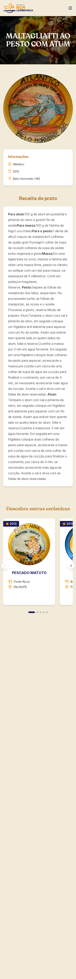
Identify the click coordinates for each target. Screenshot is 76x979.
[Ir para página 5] (47, 612)
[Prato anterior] (5, 566)
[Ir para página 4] (44, 612)
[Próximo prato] (71, 566)
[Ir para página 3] (40, 612)
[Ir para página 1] (31, 612)
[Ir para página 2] (37, 612)
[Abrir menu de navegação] (70, 8)
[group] (38, 563)
